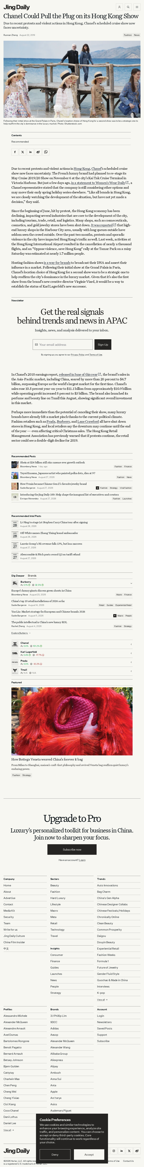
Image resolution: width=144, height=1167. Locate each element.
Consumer (56, 955)
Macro (119, 594)
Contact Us (128, 1161)
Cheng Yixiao (11, 1098)
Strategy (113, 488)
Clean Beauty (105, 923)
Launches (127, 498)
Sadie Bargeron (27, 488)
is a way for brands (57, 262)
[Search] (128, 7)
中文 (6, 948)
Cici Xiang (10, 1104)
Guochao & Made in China (112, 980)
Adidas (54, 1028)
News (136, 35)
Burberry (63, 421)
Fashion (128, 35)
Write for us (11, 929)
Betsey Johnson (13, 1060)
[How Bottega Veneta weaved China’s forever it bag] (72, 721)
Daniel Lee (10, 1123)
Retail (101, 605)
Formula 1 (103, 961)
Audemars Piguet (60, 1110)
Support (102, 1034)
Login (82, 859)
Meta (53, 917)
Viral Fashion (126, 488)
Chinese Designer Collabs (112, 904)
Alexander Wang (60, 1047)
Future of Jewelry (107, 967)
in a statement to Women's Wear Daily (98, 182)
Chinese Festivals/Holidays (113, 910)
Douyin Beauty (106, 942)
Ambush (55, 1072)
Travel (54, 936)
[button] (119, 7)
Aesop (54, 1034)
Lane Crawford (88, 421)
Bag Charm (103, 891)
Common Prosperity (109, 929)
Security (9, 917)
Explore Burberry (19, 633)
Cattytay (9, 1072)
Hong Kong (82, 168)
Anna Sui (55, 1079)
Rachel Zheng (18, 626)
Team (7, 923)
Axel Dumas (11, 1034)
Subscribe (103, 1041)
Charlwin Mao (12, 1079)
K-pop (101, 992)
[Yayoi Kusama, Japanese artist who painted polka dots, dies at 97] (14, 475)
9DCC (53, 1022)
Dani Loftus (10, 1117)
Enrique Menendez (29, 498)
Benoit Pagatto (13, 1047)
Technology (57, 929)
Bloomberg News (28, 466)
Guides (110, 605)
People (129, 615)
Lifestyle (55, 904)
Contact (8, 904)
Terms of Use (95, 354)
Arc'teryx (56, 1098)
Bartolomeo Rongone (16, 1041)
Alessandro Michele (15, 1015)
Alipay (54, 1066)
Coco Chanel (11, 1110)
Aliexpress (56, 1060)
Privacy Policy (78, 354)
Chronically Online (108, 917)
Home (7, 885)
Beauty (54, 885)
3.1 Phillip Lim (58, 1015)
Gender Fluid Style (108, 974)
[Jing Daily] (17, 7)
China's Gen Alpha (108, 898)
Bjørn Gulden (11, 1066)
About (7, 891)
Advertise (9, 898)
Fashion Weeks (106, 955)
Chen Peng (10, 1085)
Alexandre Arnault (14, 1028)
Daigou (101, 936)
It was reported (102, 225)
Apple (53, 1091)
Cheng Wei (10, 1091)
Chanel (96, 168)
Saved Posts (104, 1028)
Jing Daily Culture (14, 936)
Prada (51, 421)
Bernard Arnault (13, 1053)
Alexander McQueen (16, 1022)
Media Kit (9, 910)
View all (101, 999)
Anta (53, 1085)
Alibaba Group (59, 1053)
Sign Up (103, 344)
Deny (55, 1154)
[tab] (32, 576)
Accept (89, 1154)
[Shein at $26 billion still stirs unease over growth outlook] (14, 464)
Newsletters (104, 1022)
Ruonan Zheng (11, 35)
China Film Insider (14, 942)
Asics (53, 1104)
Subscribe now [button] (72, 849)
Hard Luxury (57, 898)
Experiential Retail (124, 605)
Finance (128, 466)
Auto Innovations (107, 885)
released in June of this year (78, 374)
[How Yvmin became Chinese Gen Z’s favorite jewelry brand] (14, 486)
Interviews (103, 986)
